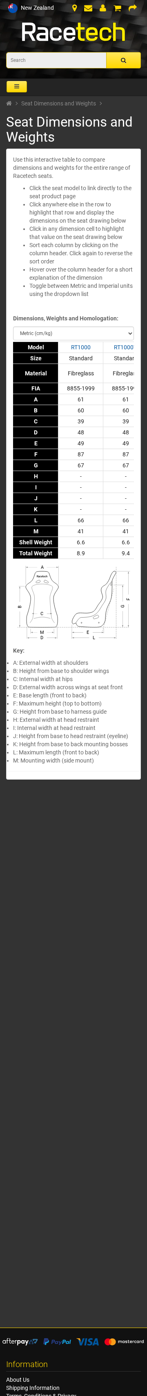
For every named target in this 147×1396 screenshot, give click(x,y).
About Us (17, 1379)
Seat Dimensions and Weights (58, 103)
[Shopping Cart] (117, 9)
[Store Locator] (74, 9)
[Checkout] (133, 9)
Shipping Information (33, 1388)
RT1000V (125, 347)
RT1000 (81, 347)
